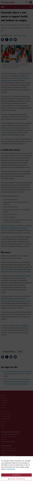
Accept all (16, 475)
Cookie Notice (11, 469)
